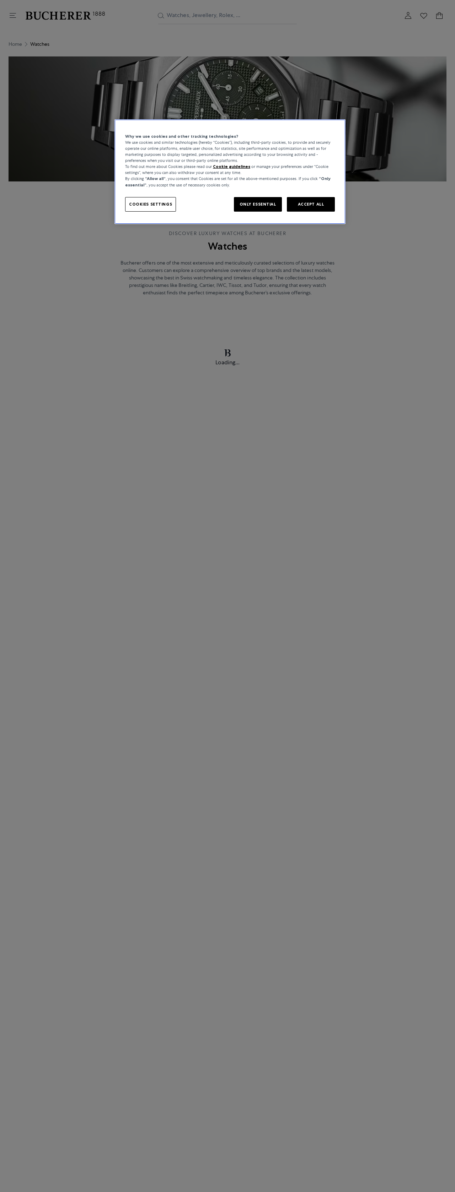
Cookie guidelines (231, 166)
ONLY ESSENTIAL (258, 203)
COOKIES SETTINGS (150, 203)
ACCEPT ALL (311, 203)
